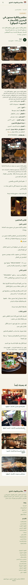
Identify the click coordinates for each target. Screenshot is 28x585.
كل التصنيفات (23, 507)
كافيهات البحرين (22, 528)
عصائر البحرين (23, 539)
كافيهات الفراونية (22, 550)
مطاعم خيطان (23, 557)
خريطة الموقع (23, 514)
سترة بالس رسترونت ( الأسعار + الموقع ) (15, 474)
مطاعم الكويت (23, 521)
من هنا (9, 132)
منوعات (24, 532)
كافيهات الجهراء (23, 552)
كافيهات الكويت (22, 525)
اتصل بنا (24, 512)
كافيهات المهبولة (22, 565)
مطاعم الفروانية (23, 536)
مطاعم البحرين (18, 9)
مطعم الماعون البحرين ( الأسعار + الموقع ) (15, 406)
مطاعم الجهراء (23, 543)
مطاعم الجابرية (23, 554)
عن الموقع (24, 510)
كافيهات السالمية (22, 570)
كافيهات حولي (23, 572)
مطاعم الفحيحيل (22, 563)
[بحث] (3, 2)
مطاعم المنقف (23, 561)
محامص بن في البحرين (21, 559)
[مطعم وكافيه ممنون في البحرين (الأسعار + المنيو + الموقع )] (14, 76)
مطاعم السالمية (23, 530)
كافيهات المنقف (22, 568)
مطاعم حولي (23, 534)
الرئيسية (24, 9)
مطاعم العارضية (23, 541)
